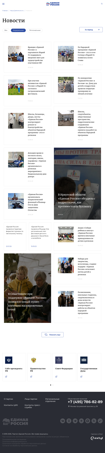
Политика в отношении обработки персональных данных (24, 444)
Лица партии (31, 399)
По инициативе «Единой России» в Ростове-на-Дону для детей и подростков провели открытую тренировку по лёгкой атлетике (87, 86)
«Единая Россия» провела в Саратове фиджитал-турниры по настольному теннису (14, 230)
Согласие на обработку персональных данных (19, 446)
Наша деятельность (17, 10)
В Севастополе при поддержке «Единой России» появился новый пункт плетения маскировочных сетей (27, 301)
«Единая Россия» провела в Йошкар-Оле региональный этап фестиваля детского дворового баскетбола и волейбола (40, 232)
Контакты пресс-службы (33, 406)
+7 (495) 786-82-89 (85, 402)
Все (6, 30)
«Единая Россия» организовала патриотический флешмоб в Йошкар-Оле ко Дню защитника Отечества (37, 202)
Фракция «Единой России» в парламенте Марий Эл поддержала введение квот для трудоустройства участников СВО (36, 55)
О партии (8, 399)
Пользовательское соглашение (14, 439)
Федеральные (18, 30)
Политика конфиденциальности (14, 441)
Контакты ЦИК (11, 405)
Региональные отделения (52, 400)
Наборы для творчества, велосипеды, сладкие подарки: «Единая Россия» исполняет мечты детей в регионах (87, 267)
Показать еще (54, 335)
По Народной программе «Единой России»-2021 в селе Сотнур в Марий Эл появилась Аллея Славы (87, 53)
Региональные (35, 30)
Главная (5, 10)
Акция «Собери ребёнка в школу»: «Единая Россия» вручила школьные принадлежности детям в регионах (86, 234)
